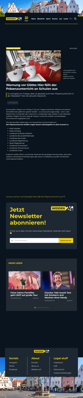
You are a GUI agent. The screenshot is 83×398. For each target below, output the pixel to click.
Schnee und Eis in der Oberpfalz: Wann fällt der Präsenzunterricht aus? (34, 197)
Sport (48, 19)
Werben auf (36, 369)
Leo (60, 19)
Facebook (13, 369)
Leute (66, 19)
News (33, 19)
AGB (55, 366)
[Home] (14, 19)
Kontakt (34, 363)
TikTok (11, 366)
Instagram (13, 363)
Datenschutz (59, 369)
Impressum (58, 363)
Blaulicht (41, 19)
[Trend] (26, 19)
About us (35, 366)
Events (54, 19)
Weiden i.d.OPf (13, 48)
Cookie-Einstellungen (62, 373)
